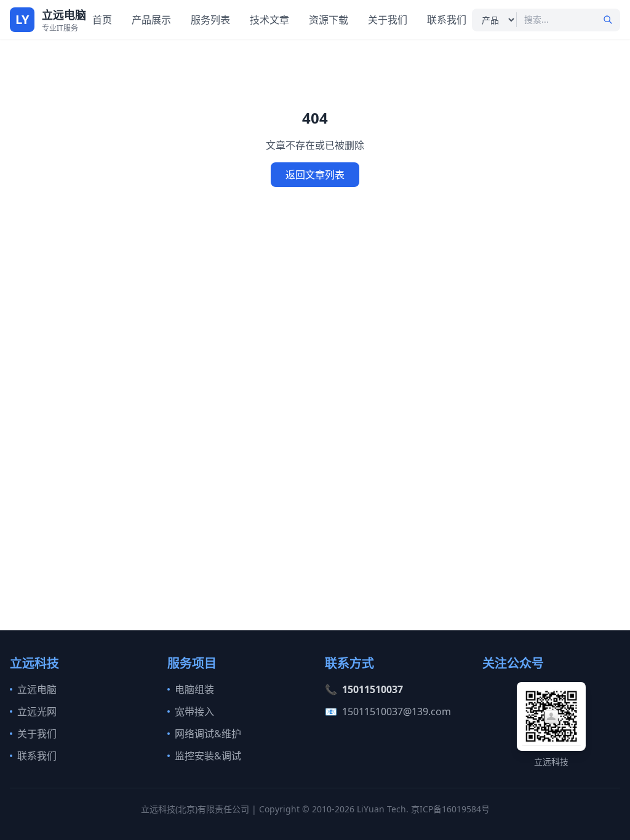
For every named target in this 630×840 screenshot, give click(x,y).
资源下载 (328, 19)
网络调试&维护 (208, 733)
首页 (102, 19)
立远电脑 (37, 689)
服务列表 (210, 19)
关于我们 (387, 19)
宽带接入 (194, 711)
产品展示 (151, 19)
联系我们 (446, 19)
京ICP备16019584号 (450, 809)
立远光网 (37, 711)
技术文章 (269, 19)
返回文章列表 (315, 174)
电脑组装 (194, 689)
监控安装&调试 (208, 756)
